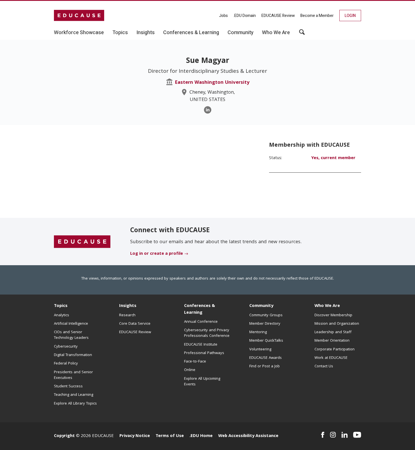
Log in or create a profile (156, 254)
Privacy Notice (134, 436)
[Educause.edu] (82, 241)
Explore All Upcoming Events (202, 382)
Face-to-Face (195, 362)
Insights (127, 306)
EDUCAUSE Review (278, 16)
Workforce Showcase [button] (79, 32)
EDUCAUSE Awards (265, 358)
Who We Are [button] (276, 32)
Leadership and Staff (332, 332)
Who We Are (327, 306)
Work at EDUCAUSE (331, 358)
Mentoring (258, 332)
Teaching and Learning (73, 395)
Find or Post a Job (264, 366)
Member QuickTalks (266, 341)
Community (261, 306)
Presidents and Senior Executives (73, 375)
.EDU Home (201, 436)
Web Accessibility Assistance (248, 436)
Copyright (64, 436)
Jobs (223, 16)
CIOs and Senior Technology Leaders (71, 335)
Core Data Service (134, 324)
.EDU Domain (244, 16)
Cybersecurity (66, 347)
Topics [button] (120, 32)
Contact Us (323, 366)
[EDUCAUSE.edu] (79, 15)
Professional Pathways (204, 353)
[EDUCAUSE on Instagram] (333, 435)
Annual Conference (201, 322)
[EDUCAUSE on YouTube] (357, 435)
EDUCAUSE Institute (200, 345)
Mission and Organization (336, 324)
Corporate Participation (334, 349)
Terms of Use (170, 436)
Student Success (68, 386)
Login (350, 16)
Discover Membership (333, 315)
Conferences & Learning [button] (191, 32)
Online (189, 370)
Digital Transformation (73, 355)
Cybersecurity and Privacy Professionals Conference (207, 333)
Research (127, 315)
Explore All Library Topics (75, 404)
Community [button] (241, 32)
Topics (60, 306)
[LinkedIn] (207, 110)
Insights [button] (145, 32)
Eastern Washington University (212, 83)
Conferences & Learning (199, 309)
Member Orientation (332, 341)
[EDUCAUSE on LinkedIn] (345, 435)
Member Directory (264, 324)
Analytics (61, 315)
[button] (301, 34)
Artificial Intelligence (71, 324)
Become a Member (317, 16)
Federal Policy (66, 364)
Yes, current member (333, 158)
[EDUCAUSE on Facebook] (322, 435)
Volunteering (260, 349)
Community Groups (266, 315)
